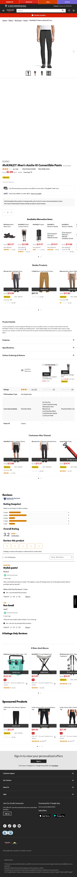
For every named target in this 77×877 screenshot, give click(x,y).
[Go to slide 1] (28, 73)
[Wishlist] (69, 11)
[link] (11, 169)
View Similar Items (44, 169)
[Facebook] (4, 826)
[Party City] (67, 2)
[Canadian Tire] (9, 2)
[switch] (24, 370)
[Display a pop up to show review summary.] (46, 741)
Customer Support (9, 773)
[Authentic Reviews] (12, 498)
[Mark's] (48, 2)
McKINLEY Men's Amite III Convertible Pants (32, 165)
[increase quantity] (11, 212)
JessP (5, 609)
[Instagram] (14, 826)
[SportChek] (28, 2)
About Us (6, 787)
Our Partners (7, 780)
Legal (4, 794)
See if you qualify (36, 193)
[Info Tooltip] (31, 172)
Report (27, 596)
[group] (9, 296)
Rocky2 (6, 571)
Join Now (55, 765)
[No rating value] (47, 389)
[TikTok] (9, 826)
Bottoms (18, 20)
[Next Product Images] (73, 51)
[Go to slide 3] (42, 73)
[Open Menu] (3, 10)
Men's (11, 20)
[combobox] (63, 557)
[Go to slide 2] (35, 73)
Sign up (7, 814)
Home (4, 20)
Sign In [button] (38, 761)
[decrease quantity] (4, 212)
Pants (25, 20)
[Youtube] (19, 826)
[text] (9, 249)
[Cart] (74, 11)
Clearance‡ (6, 177)
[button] (63, 10)
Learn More (42, 810)
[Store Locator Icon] (6, 6)
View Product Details (29, 169)
